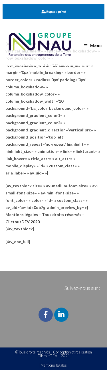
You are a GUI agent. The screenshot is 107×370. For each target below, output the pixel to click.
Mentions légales (54, 365)
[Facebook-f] (46, 315)
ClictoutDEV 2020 (22, 221)
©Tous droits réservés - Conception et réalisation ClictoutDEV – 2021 (53, 354)
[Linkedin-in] (61, 315)
